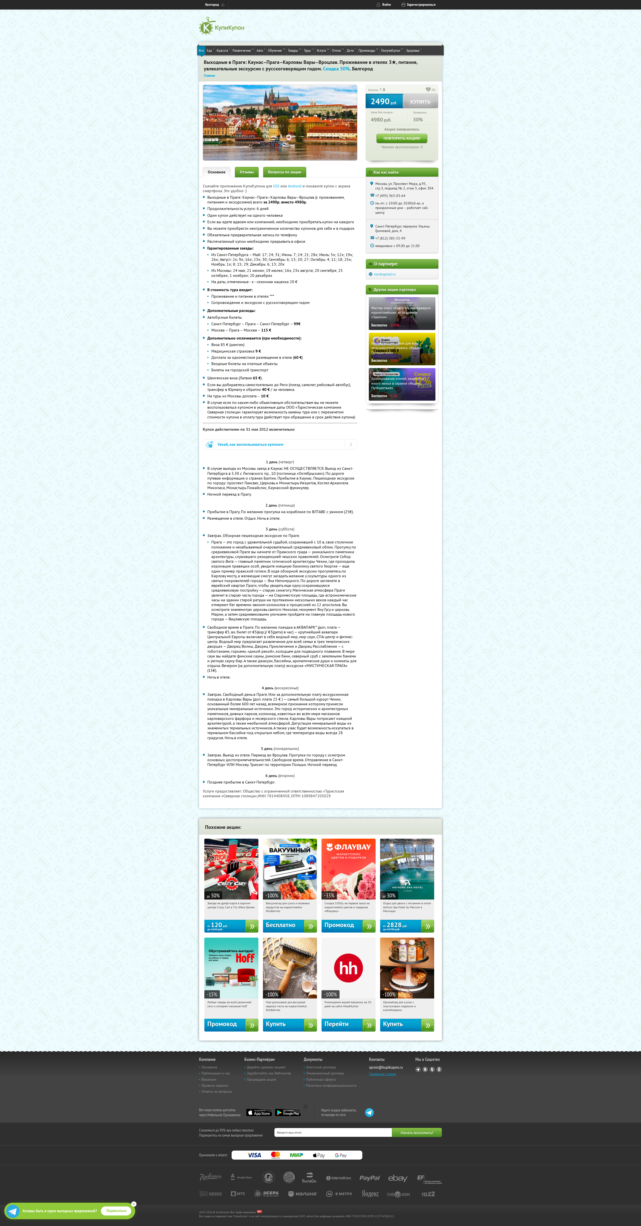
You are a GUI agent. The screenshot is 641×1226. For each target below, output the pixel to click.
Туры (309, 50)
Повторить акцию (402, 138)
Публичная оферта (321, 1079)
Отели (338, 50)
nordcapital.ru (385, 274)
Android (295, 185)
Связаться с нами (382, 1074)
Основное (216, 172)
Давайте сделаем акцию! (266, 1067)
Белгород (212, 5)
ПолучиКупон (392, 50)
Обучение (276, 50)
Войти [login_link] (386, 5)
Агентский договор (321, 1067)
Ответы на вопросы (217, 1091)
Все (201, 50)
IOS (276, 185)
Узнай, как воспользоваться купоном (250, 444)
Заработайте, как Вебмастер (269, 1073)
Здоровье (414, 50)
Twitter (432, 1069)
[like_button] (428, 89)
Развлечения (243, 50)
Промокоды (368, 50)
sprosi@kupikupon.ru (386, 1067)
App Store (259, 1112)
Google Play (288, 1112)
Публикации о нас (216, 1073)
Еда (210, 50)
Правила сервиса (215, 1085)
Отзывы (247, 172)
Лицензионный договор (325, 1073)
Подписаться (116, 1210)
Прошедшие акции (261, 1079)
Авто (261, 50)
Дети (351, 50)
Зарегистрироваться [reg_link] (421, 5)
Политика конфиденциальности (331, 1085)
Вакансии (209, 1079)
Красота (223, 50)
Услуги (323, 50)
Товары (294, 50)
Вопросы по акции (284, 172)
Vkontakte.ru (425, 1069)
